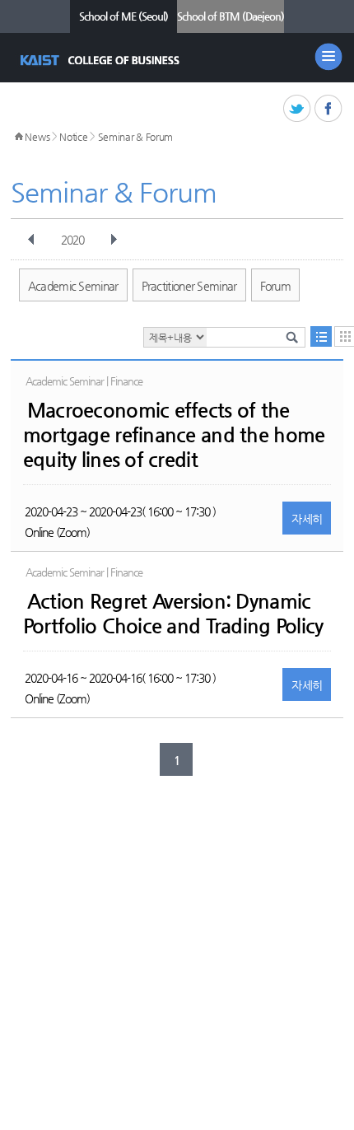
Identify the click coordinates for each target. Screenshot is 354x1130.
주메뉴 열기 (328, 56)
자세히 (306, 518)
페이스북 (328, 109)
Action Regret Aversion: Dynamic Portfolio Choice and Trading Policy (173, 613)
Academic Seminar (73, 285)
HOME (19, 136)
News (37, 136)
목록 (321, 336)
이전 (31, 239)
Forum (275, 285)
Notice (73, 136)
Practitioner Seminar (189, 285)
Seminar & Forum (136, 136)
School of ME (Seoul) (123, 16)
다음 (113, 239)
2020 (72, 239)
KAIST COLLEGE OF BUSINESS (102, 60)
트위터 (297, 109)
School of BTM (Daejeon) (230, 16)
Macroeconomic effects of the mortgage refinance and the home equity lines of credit (174, 435)
